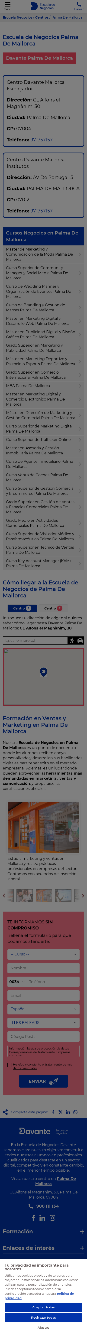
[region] (43, 1295)
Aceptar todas (43, 1307)
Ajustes (44, 1327)
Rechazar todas (43, 1317)
